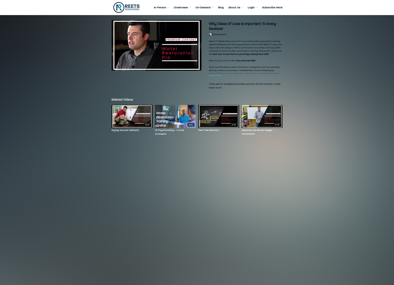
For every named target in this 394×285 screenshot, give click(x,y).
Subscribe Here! (272, 7)
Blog (221, 7)
